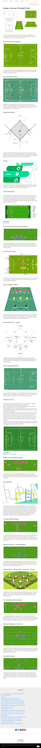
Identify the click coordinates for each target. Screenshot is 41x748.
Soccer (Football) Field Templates (11, 41)
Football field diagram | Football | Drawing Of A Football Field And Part (13, 705)
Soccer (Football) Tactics (9, 251)
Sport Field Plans (13, 454)
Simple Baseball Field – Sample (6, 708)
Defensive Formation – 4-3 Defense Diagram (14, 544)
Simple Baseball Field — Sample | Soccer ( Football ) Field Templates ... (13, 710)
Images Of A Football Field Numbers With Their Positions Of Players (13, 703)
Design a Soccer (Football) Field (16, 8)
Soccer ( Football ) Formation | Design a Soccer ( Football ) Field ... (12, 693)
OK (38, 746)
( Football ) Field (3, 697)
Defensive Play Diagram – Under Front (13, 624)
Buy (27, 1)
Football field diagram (8, 191)
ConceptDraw (5, 1)
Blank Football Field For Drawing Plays (7, 707)
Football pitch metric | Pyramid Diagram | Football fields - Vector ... (12, 723)
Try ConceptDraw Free (34, 4)
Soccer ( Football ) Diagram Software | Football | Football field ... (12, 720)
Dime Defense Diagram (9, 656)
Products (10, 1)
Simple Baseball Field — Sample (11, 322)
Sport (4, 223)
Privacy (25, 742)
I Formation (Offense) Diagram (11, 519)
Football (5, 161)
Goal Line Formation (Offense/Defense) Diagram (15, 226)
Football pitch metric (8, 399)
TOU (27, 742)
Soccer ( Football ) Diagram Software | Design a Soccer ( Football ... (13, 713)
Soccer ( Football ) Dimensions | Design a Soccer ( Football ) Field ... (13, 711)
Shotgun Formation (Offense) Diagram (13, 457)
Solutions (16, 1)
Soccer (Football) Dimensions (10, 366)
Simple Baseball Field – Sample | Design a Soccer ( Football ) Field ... (13, 702)
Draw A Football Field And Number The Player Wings (10, 698)
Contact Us (14, 742)
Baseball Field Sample (9, 112)
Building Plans (5, 454)
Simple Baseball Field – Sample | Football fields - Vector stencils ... (12, 700)
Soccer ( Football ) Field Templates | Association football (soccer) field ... (13, 716)
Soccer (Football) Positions (10, 76)
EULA (22, 742)
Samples (22, 1)
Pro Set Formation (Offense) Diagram (12, 600)
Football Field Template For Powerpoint (7, 721)
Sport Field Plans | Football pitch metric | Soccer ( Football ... (11, 718)
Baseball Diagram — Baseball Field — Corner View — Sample (19, 569)
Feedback (18, 742)
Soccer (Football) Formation (10, 284)
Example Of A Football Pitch (6, 695)
